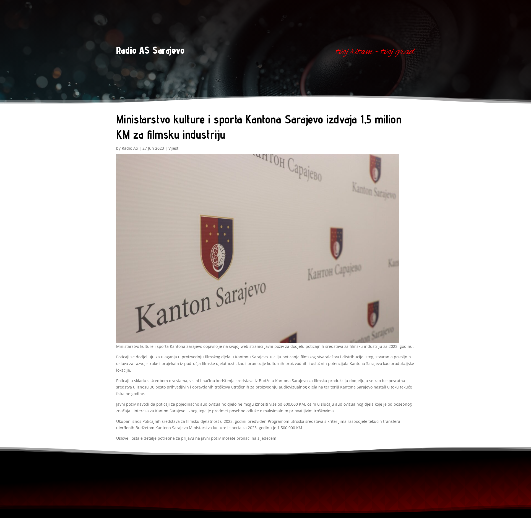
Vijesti (173, 148)
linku (282, 438)
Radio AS (130, 148)
